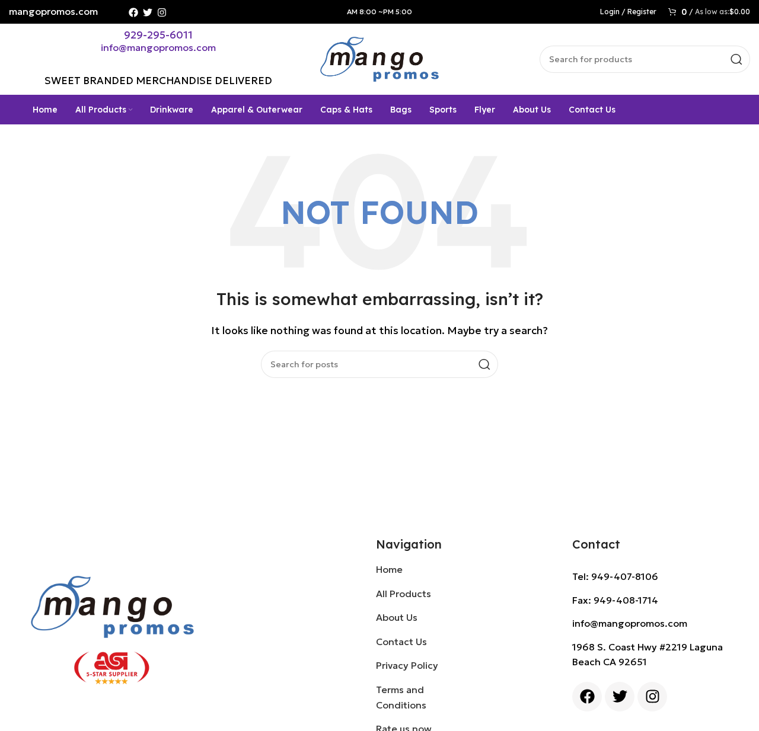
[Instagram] (161, 12)
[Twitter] (147, 12)
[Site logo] (379, 58)
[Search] (736, 59)
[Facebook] (133, 12)
